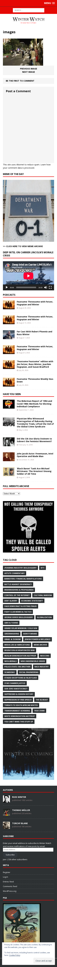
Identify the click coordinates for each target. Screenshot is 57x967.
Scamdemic (9, 672)
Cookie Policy (14, 955)
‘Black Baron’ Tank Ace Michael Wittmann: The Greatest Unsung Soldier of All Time (34, 471)
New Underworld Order (33, 661)
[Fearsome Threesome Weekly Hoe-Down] (9, 384)
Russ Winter (19, 797)
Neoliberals (10, 661)
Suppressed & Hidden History (18, 694)
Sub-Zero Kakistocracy (15, 688)
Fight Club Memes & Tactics (17, 612)
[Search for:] (28, 10)
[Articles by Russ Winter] (6, 801)
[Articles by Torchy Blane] (6, 827)
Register (6, 872)
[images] (23, 63)
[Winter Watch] (28, 20)
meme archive (40, 645)
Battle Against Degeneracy (18, 584)
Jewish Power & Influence (37, 639)
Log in (5, 877)
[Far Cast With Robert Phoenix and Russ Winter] (9, 337)
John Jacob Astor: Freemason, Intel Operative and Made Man (35, 455)
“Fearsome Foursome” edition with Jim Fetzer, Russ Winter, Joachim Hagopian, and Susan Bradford (35, 364)
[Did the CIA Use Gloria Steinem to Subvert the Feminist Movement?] (9, 444)
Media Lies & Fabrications (17, 645)
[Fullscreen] (50, 287)
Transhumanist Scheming (17, 710)
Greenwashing (11, 633)
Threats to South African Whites (21, 705)
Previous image (28, 68)
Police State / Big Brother (17, 666)
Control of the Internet (17, 595)
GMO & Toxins (11, 623)
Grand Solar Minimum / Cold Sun (20, 628)
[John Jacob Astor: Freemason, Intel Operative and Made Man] (9, 459)
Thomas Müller (21, 810)
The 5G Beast (42, 700)
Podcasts (9, 294)
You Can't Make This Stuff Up (18, 721)
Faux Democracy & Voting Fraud (20, 606)
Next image (28, 71)
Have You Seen (12, 394)
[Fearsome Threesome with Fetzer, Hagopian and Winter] (9, 307)
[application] (28, 275)
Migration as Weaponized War (19, 650)
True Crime (39, 710)
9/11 (42, 568)
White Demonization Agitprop (19, 716)
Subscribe (10, 854)
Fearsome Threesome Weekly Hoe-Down (35, 380)
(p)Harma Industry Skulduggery (20, 568)
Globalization (44, 617)
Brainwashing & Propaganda (18, 590)
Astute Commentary (14, 573)
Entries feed (8, 881)
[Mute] (45, 287)
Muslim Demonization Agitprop (20, 655)
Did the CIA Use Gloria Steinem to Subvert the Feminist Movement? (34, 440)
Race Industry (41, 666)
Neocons (44, 655)
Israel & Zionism (12, 639)
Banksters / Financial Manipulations (23, 578)
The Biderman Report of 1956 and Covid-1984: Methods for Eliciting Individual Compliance (34, 404)
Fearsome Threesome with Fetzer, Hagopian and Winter (35, 303)
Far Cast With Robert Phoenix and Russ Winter (34, 333)
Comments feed (10, 886)
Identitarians (30, 633)
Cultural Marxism (43, 595)
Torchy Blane (20, 823)
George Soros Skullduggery (18, 617)
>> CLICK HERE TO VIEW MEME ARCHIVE (23, 246)
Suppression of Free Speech (18, 700)
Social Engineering (28, 672)
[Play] (6, 287)
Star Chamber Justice (14, 683)
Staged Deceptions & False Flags (20, 677)
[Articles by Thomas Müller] (6, 814)
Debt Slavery (10, 600)
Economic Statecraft (32, 600)
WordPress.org (9, 891)
